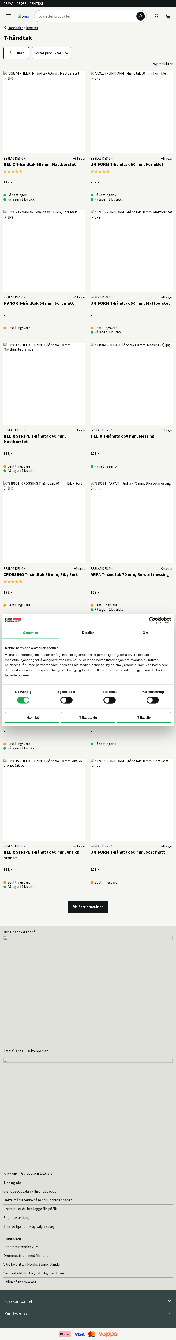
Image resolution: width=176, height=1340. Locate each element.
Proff (21, 3)
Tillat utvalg (88, 717)
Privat (8, 3)
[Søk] (140, 16)
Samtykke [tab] (30, 632)
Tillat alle (144, 717)
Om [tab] (145, 632)
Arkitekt (37, 3)
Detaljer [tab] (88, 632)
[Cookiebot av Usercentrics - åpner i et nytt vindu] (152, 620)
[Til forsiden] (23, 16)
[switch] (66, 700)
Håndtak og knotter (23, 27)
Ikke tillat (32, 717)
